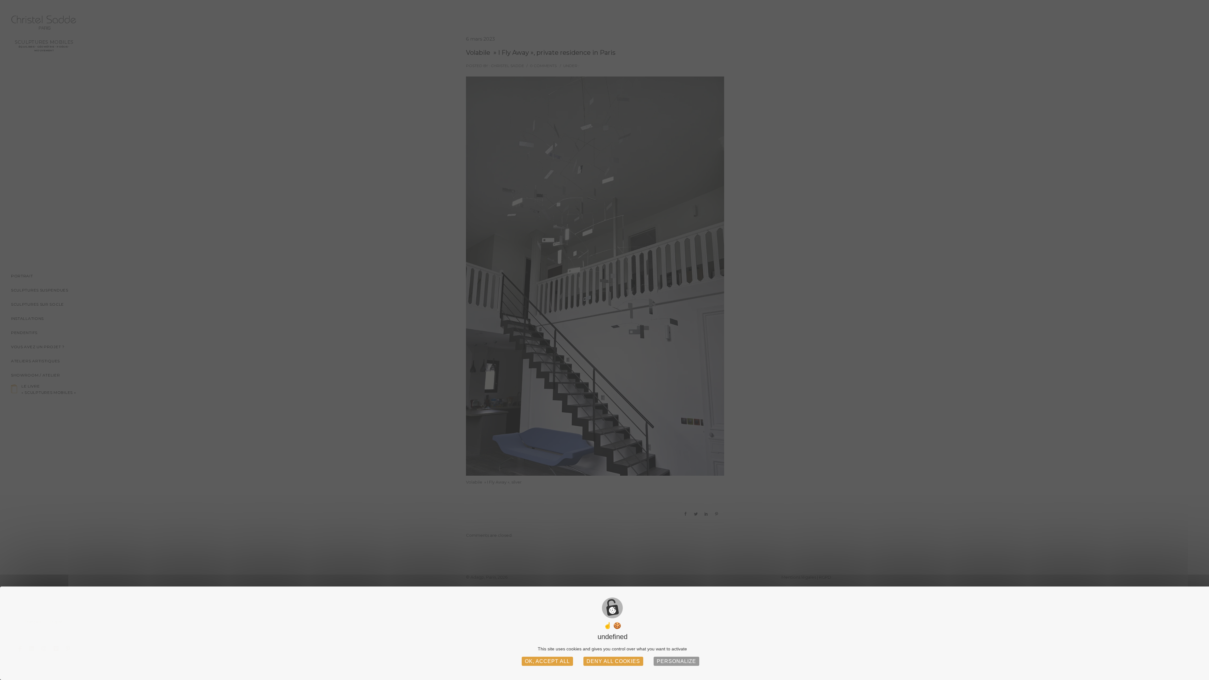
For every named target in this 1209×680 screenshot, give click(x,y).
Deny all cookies (613, 661)
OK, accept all (547, 661)
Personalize (676, 661)
